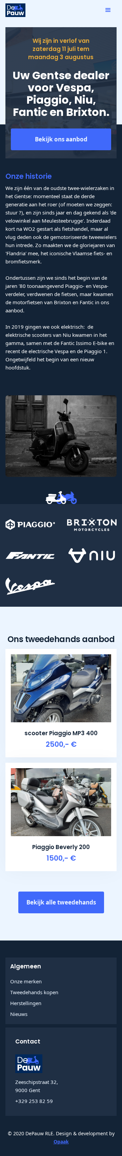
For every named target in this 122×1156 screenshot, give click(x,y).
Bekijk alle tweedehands (61, 902)
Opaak (61, 1141)
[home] (15, 10)
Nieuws (18, 1014)
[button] (108, 10)
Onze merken (26, 981)
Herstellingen (25, 1003)
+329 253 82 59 (34, 1101)
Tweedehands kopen (34, 992)
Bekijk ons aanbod (61, 139)
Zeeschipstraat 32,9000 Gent (36, 1086)
